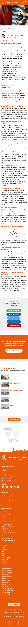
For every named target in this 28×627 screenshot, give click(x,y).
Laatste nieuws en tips (7, 504)
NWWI (3, 553)
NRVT (3, 551)
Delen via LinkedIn (14, 321)
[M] (18, 487)
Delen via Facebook (14, 314)
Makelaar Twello (6, 592)
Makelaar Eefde (5, 578)
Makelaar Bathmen (6, 570)
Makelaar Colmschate (7, 572)
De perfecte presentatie (7, 530)
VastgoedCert (5, 549)
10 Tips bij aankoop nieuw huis (9, 517)
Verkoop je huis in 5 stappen (8, 524)
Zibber (3, 563)
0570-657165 (6, 474)
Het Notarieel (5, 559)
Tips (5, 29)
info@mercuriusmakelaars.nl (10, 476)
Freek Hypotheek (6, 557)
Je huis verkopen (14, 604)
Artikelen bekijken (14, 419)
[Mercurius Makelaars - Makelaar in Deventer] (12, 2)
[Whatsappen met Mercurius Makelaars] (3, 487)
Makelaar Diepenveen (7, 576)
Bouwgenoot (5, 561)
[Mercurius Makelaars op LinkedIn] (14, 487)
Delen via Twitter (14, 318)
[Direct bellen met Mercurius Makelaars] (24, 2)
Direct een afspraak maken (14, 350)
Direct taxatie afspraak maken (9, 501)
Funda (3, 547)
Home (2, 29)
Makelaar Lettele (6, 584)
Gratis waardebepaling (7, 526)
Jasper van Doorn (18, 35)
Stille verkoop (5, 528)
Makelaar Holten (6, 582)
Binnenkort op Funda (7, 503)
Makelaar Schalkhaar (7, 588)
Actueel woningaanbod (7, 499)
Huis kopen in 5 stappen (7, 511)
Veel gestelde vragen (7, 495)
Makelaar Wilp (5, 596)
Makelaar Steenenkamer (8, 590)
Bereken (14, 623)
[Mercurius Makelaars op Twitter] (7, 487)
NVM (3, 555)
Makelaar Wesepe (6, 594)
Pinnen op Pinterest (15, 325)
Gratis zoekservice (6, 497)
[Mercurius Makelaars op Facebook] (10, 487)
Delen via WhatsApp (14, 310)
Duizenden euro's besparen (8, 513)
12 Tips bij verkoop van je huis (9, 532)
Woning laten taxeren (7, 538)
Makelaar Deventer (6, 574)
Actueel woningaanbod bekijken (14, 609)
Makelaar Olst (5, 586)
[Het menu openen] (25, 2)
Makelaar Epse (5, 580)
